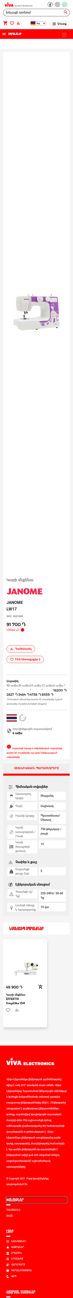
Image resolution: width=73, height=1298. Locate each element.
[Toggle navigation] (64, 35)
